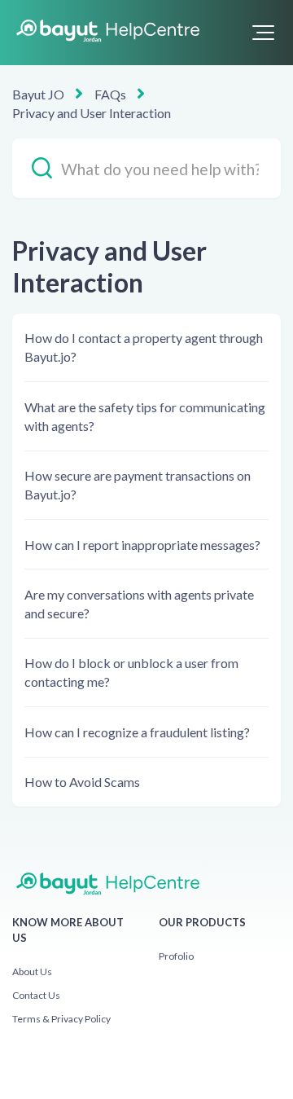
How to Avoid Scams (82, 781)
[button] (263, 32)
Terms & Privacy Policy (61, 1019)
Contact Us (36, 995)
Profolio (176, 956)
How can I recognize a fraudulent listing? (137, 732)
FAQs (110, 94)
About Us (32, 971)
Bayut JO (38, 94)
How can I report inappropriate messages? (142, 544)
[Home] (105, 31)
